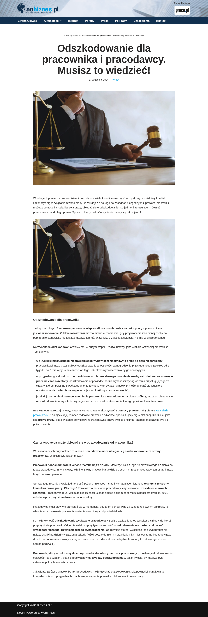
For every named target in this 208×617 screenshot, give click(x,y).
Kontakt (161, 20)
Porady (89, 20)
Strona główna (71, 35)
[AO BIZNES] (37, 8)
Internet (73, 20)
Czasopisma (142, 20)
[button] (61, 20)
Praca (104, 20)
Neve (20, 612)
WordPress (48, 612)
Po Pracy (121, 20)
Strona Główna (27, 20)
